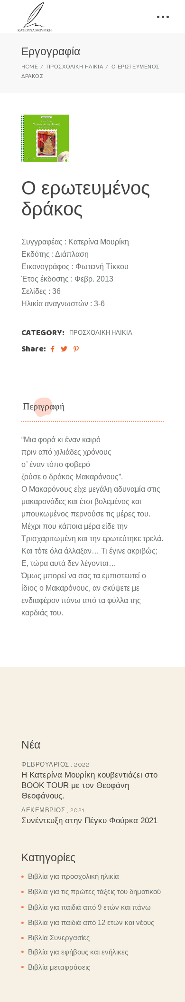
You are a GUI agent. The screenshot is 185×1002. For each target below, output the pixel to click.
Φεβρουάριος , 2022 (55, 764)
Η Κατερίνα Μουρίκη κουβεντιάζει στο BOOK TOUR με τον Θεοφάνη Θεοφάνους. (89, 785)
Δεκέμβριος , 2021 (53, 810)
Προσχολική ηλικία (100, 332)
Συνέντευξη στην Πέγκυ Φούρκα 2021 (89, 820)
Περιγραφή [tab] (44, 406)
